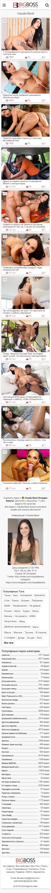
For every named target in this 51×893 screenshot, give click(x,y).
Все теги (8, 642)
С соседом (9, 637)
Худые (26, 611)
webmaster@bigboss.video (25, 881)
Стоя (6, 600)
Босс (39, 637)
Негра (17, 611)
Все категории (23, 866)
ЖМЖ (7, 606)
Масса (7, 632)
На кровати (21, 616)
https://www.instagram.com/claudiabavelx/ (25, 582)
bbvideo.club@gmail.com (28, 878)
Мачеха (8, 616)
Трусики (29, 632)
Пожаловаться (20, 869)
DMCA (29, 872)
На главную (8, 866)
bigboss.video (32, 886)
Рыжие (7, 611)
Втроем (25, 600)
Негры (35, 611)
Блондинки (26, 595)
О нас (9, 869)
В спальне (41, 632)
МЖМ (32, 616)
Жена (22, 621)
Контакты (34, 869)
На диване (34, 605)
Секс (15, 595)
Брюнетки (39, 595)
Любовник (37, 600)
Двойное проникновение (17, 626)
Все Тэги (35, 866)
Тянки (7, 595)
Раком (15, 600)
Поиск (44, 866)
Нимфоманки (20, 605)
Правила (20, 872)
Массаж (18, 632)
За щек (30, 637)
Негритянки (10, 621)
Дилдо (21, 637)
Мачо (36, 627)
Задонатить (39, 872)
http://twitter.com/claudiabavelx (29, 576)
